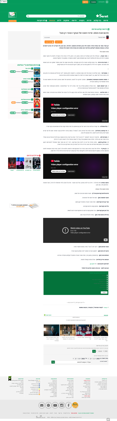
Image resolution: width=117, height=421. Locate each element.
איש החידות (54, 388)
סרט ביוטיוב (35, 390)
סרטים (88, 389)
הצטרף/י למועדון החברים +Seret (86, 413)
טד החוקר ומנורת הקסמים (50, 389)
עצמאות (55, 387)
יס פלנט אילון (104, 387)
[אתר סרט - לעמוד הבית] (9, 380)
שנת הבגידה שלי (53, 385)
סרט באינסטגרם (34, 387)
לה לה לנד (71, 382)
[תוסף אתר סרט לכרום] (48, 408)
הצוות (55, 413)
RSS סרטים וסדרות (33, 394)
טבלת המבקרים (12, 21)
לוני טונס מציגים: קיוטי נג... (67, 393)
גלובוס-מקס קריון (103, 389)
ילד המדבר (54, 391)
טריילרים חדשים (33, 155)
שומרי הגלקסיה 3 (102, 281)
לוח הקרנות (41, 20)
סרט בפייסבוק (34, 383)
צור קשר (60, 413)
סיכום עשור (87, 393)
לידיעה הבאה (71, 302)
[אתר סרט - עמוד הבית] (102, 16)
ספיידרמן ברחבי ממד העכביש (100, 283)
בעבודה (55, 395)
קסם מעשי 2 (54, 392)
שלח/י (104, 292)
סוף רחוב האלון (69, 397)
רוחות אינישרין (103, 285)
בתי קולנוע (104, 380)
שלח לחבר (59, 42)
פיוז (72, 396)
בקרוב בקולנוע (87, 383)
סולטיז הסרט (27, 79)
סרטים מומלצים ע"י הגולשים (28, 65)
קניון (22, 389)
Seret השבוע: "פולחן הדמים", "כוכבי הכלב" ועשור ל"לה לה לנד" (100, 339)
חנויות (22, 390)
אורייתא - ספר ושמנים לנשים (16, 386)
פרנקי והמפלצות (26, 89)
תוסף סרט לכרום (34, 392)
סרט (70, 417)
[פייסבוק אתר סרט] (68, 408)
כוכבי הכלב (70, 383)
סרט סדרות (35, 385)
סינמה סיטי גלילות (102, 383)
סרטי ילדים (87, 387)
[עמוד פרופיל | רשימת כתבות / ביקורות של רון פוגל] (107, 37)
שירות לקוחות (66, 413)
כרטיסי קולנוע (87, 380)
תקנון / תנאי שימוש (43, 413)
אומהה (55, 393)
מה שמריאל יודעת (52, 383)
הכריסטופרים (28, 170)
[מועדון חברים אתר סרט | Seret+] (42, 408)
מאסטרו (104, 289)
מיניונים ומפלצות (26, 99)
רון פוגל (105, 307)
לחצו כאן (92, 264)
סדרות (88, 390)
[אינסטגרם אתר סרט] (62, 408)
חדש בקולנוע (87, 381)
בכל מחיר (54, 381)
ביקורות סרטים (86, 386)
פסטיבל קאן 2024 (86, 397)
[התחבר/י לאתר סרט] (107, 1)
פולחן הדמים (70, 380)
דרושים (51, 413)
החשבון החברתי (36, 170)
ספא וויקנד (70, 386)
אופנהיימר (104, 275)
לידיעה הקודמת (80, 302)
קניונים (21, 387)
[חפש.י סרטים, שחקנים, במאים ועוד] (27, 16)
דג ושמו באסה (70, 387)
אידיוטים (55, 380)
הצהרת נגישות (26, 413)
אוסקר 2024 (87, 396)
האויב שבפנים (53, 396)
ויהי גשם (71, 391)
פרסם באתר (74, 413)
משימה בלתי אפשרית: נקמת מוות (99, 279)
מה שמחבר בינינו (26, 110)
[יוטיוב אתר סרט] (55, 408)
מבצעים (52, 20)
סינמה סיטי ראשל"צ (102, 384)
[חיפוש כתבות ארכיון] (94, 351)
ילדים (59, 20)
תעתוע (12, 170)
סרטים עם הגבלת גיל (85, 391)
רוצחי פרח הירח (103, 287)
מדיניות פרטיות (34, 413)
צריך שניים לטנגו (69, 390)
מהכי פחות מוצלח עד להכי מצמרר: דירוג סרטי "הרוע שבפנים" (52, 339)
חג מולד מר (70, 394)
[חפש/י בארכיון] (53, 362)
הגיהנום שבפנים (20, 170)
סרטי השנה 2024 (86, 394)
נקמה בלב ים (70, 389)
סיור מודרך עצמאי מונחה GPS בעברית (17, 384)
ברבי (105, 277)
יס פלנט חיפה (103, 386)
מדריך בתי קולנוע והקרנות (101, 382)
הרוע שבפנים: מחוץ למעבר (67, 384)
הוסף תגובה (49, 42)
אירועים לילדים (19, 391)
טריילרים (88, 384)
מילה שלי (28, 68)
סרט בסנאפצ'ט (34, 389)
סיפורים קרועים (53, 384)
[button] (3, 1)
